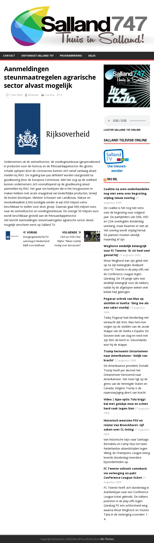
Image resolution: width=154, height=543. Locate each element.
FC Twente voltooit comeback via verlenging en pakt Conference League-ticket (125, 473)
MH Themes (107, 539)
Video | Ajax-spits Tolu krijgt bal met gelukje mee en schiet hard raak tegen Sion (126, 403)
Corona (49, 95)
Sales (91, 55)
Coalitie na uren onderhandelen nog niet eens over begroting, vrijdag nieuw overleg (126, 193)
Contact (9, 55)
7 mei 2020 (16, 95)
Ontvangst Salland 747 (37, 55)
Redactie (33, 95)
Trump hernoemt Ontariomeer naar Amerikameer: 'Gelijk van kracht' (126, 355)
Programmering (71, 55)
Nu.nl (112, 179)
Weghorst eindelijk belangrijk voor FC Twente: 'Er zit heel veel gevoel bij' (127, 250)
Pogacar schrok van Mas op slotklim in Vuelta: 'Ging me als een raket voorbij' (126, 303)
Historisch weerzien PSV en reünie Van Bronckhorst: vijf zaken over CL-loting (124, 424)
